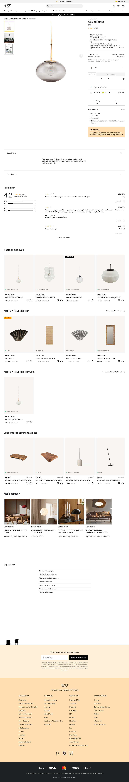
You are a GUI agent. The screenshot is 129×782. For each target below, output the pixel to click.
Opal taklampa (32, 18)
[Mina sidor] (114, 6)
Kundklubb (22, 710)
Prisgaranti (22, 735)
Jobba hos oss (98, 710)
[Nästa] (81, 56)
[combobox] (120, 1)
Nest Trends (73, 735)
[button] (93, 28)
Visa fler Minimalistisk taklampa (48, 578)
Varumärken (103, 11)
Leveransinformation (25, 717)
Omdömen (97, 703)
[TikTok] (71, 753)
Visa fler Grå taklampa (46, 592)
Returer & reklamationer (26, 703)
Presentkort (47, 724)
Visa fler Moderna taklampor (48, 574)
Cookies (21, 731)
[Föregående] (20, 56)
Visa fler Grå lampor (45, 581)
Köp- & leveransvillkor (25, 724)
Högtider (72, 724)
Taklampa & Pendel (21, 18)
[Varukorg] (123, 6)
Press (96, 717)
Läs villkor (64, 670)
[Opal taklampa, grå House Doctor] (50, 55)
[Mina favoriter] (118, 6)
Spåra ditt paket (24, 721)
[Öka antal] (95, 74)
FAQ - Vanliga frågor (25, 714)
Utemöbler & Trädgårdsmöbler (53, 721)
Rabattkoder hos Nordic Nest (78, 745)
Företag (21, 738)
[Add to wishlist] (27, 300)
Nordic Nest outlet (99, 724)
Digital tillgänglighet (25, 742)
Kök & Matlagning (34, 11)
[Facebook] (58, 753)
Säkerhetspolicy (24, 728)
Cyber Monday (74, 742)
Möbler (65, 11)
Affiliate (96, 714)
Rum (87, 11)
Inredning (23, 11)
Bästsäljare (72, 721)
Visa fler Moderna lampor (47, 585)
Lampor (12, 18)
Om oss (96, 700)
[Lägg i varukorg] (31, 300)
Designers (72, 707)
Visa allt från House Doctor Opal (112, 372)
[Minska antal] (89, 74)
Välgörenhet (98, 721)
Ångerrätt (21, 745)
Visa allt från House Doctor (114, 311)
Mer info (121, 92)
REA (70, 714)
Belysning (45, 11)
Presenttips (72, 731)
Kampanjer (112, 11)
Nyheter (93, 11)
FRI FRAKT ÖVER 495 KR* (66, 1)
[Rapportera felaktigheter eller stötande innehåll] (124, 201)
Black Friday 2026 (75, 738)
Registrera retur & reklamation (28, 707)
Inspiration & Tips (74, 700)
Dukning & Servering (10, 11)
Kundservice (23, 700)
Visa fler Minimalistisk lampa (47, 589)
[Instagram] (64, 753)
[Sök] (48, 6)
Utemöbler (73, 11)
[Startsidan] (7, 5)
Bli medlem (121, 46)
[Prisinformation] (97, 54)
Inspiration (121, 11)
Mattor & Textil (55, 11)
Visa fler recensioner (64, 238)
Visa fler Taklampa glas (46, 571)
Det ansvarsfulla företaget (102, 707)
